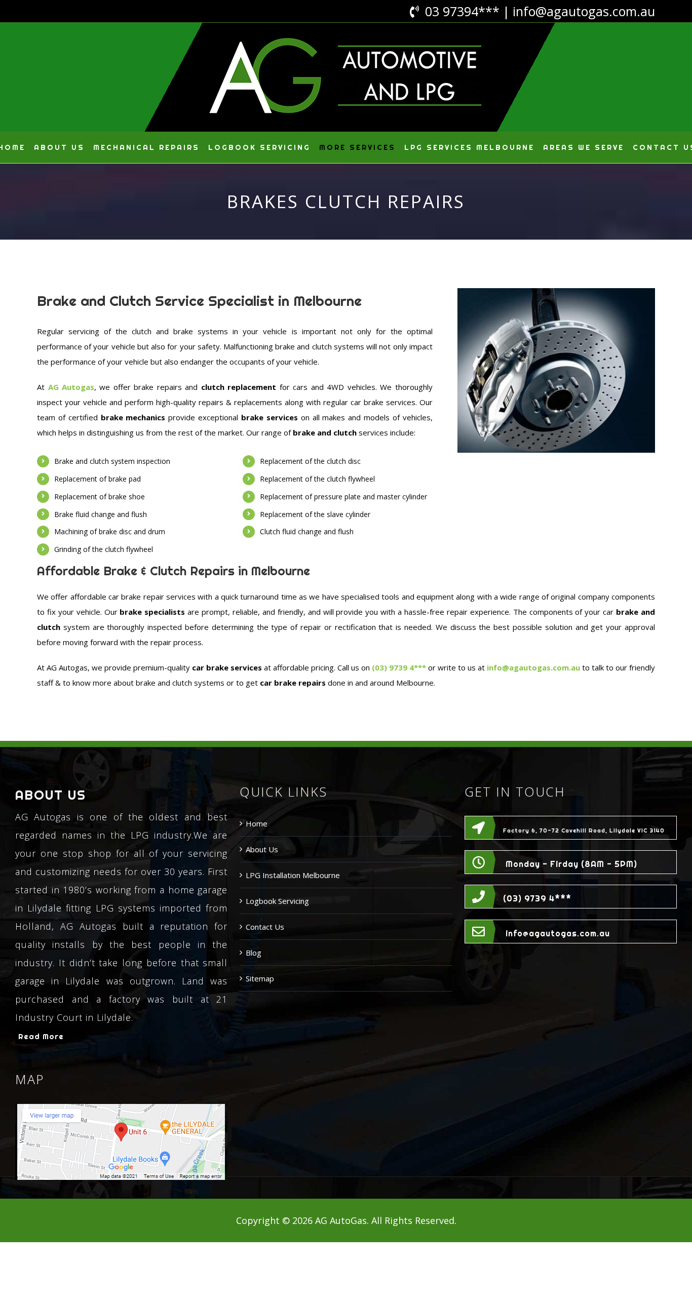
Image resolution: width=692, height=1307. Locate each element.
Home (256, 823)
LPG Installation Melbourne (293, 875)
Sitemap (260, 978)
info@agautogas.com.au (584, 11)
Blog (253, 952)
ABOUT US (50, 795)
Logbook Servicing (277, 901)
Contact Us (265, 927)
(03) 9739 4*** (537, 898)
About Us (262, 849)
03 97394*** (462, 11)
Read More (41, 1036)
